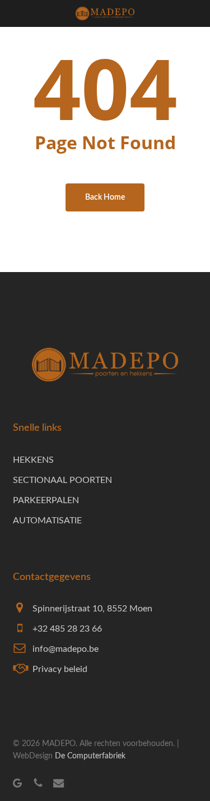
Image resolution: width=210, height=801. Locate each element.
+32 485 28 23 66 (67, 628)
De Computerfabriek (90, 756)
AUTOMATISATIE (47, 520)
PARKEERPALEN (46, 500)
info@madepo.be (65, 649)
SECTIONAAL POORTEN (62, 480)
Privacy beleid (59, 669)
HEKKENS (33, 459)
